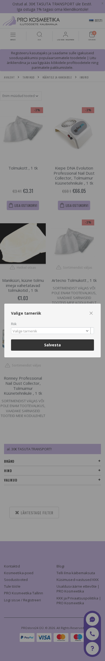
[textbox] (51, 331)
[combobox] (52, 330)
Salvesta (52, 344)
